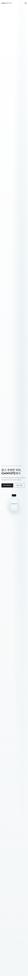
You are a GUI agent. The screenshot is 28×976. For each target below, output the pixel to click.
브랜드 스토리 (19, 485)
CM (6, 3)
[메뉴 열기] (26, 3)
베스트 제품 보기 (7, 485)
